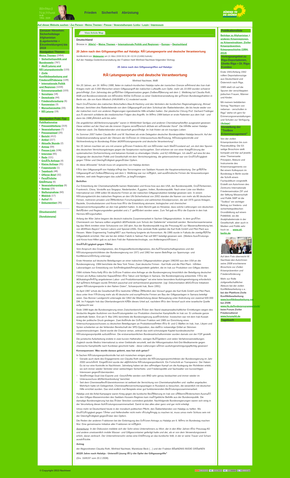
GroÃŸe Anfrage (50, 160)
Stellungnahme (50, 192)
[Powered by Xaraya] (243, 467)
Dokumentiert (49, 202)
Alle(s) (92, 44)
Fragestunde (48, 167)
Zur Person (76, 24)
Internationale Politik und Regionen (138, 44)
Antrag (45, 146)
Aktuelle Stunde (50, 143)
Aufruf (45, 199)
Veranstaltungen (123, 24)
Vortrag (45, 188)
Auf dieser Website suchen (53, 24)
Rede (44, 157)
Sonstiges (47, 94)
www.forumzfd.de (230, 316)
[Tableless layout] (202, 467)
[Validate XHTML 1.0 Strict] (216, 467)
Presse (108, 24)
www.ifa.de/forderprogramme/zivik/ (240, 306)
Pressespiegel (49, 132)
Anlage (225, 123)
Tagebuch (47, 171)
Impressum (157, 24)
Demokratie (47, 97)
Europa (165, 44)
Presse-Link (48, 150)
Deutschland (179, 44)
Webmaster (98, 56)
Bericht (45, 136)
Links (137, 24)
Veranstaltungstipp (52, 185)
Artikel (45, 139)
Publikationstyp (48, 122)
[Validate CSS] (230, 467)
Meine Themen (93, 24)
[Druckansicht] (47, 211)
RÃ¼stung (47, 111)
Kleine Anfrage (49, 164)
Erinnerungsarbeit (51, 90)
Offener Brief (48, 174)
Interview (46, 153)
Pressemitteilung (51, 125)
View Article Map (94, 32)
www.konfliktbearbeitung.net (237, 299)
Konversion (48, 104)
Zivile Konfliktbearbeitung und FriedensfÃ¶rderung (53, 76)
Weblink (46, 195)
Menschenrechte (51, 108)
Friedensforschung (52, 101)
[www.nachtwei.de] (59, 12)
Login (145, 24)
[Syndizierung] (47, 216)
